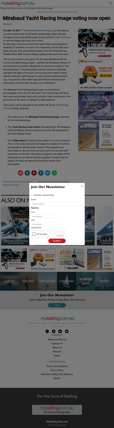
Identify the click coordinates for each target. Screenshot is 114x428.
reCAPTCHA (36, 228)
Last (33, 220)
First (33, 212)
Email (34, 199)
